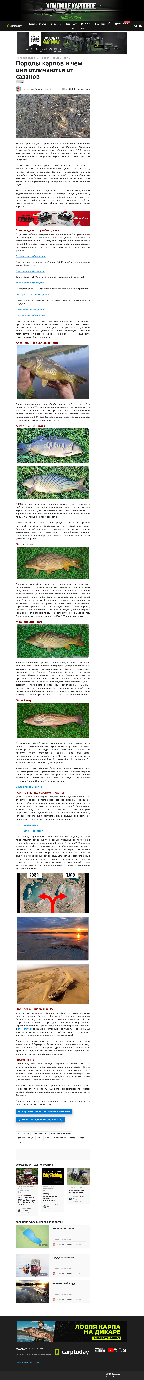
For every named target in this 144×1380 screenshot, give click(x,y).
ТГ (111, 23)
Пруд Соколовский (64, 1257)
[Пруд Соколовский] (32, 1265)
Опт (74, 28)
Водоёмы (56, 24)
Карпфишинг (60, 1138)
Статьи (43, 24)
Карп (47, 1138)
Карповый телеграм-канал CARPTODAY (46, 1111)
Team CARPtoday (40, 1133)
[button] (3, 26)
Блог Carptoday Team (61, 1133)
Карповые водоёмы (27, 58)
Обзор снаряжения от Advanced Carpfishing (50, 1197)
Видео (32, 1186)
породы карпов (77, 1138)
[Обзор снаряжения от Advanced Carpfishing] (53, 1176)
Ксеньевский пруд (64, 1283)
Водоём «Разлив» (63, 1228)
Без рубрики (73, 1187)
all (19, 1133)
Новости (45, 58)
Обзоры (57, 58)
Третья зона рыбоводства (30, 282)
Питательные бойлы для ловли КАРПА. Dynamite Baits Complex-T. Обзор (26, 1199)
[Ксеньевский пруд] (32, 1291)
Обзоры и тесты (49, 1186)
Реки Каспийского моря (29, 831)
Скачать (88, 23)
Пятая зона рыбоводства (30, 309)
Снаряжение (48, 1188)
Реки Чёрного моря (27, 825)
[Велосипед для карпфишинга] (78, 1176)
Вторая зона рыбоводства (30, 271)
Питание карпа (23, 1190)
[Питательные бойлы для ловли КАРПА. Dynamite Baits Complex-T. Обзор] (27, 1176)
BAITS (82, 28)
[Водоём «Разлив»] (32, 1236)
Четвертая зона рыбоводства (32, 294)
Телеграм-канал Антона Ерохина (42, 1119)
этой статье (24, 1029)
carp (26, 1133)
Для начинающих (26, 1138)
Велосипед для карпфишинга (76, 1191)
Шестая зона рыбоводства (31, 315)
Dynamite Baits (23, 1186)
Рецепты (100, 24)
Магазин (123, 23)
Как (39, 1138)
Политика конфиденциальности (27, 1362)
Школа (33, 24)
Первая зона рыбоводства (31, 256)
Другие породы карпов (29, 787)
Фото (20, 1142)
